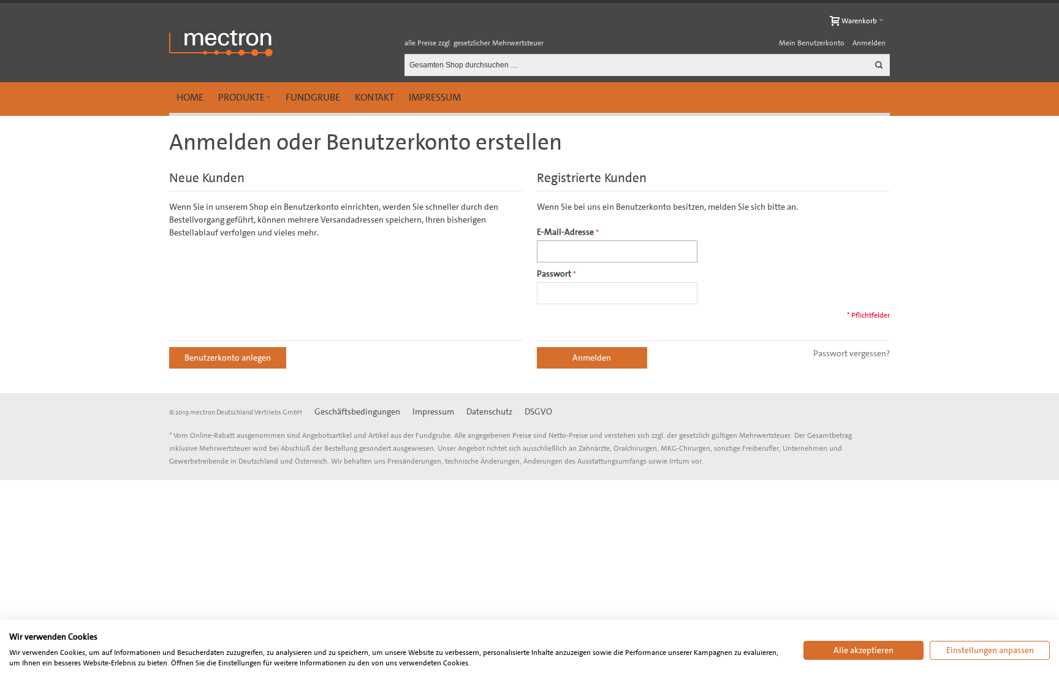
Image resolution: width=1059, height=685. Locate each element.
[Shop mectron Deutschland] (221, 42)
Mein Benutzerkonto (812, 43)
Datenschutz (489, 411)
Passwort (554, 273)
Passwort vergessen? (851, 353)
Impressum (435, 97)
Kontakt (374, 97)
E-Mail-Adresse (565, 231)
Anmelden (869, 43)
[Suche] (878, 65)
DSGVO (538, 411)
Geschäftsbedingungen (357, 411)
